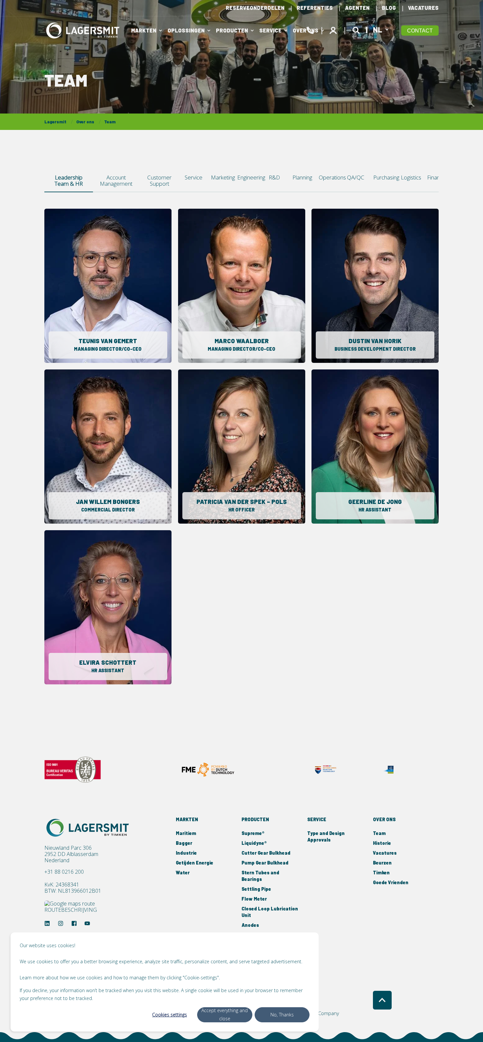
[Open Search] (357, 29)
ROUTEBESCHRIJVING (70, 909)
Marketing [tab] (221, 177)
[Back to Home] (83, 30)
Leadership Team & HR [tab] (69, 180)
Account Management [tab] (116, 180)
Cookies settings (169, 1014)
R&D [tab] (274, 177)
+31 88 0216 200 (64, 872)
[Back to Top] (382, 1000)
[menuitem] (255, 7)
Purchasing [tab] (384, 177)
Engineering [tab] (249, 177)
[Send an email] (103, 291)
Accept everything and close (224, 1014)
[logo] (88, 827)
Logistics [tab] (411, 177)
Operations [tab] (330, 177)
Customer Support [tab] (159, 180)
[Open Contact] (310, 29)
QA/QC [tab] (355, 177)
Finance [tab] (436, 177)
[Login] (334, 29)
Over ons (85, 121)
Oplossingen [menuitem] (186, 30)
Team (110, 121)
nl (377, 29)
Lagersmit (55, 121)
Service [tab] (193, 177)
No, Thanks (282, 1014)
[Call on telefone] (113, 291)
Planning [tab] (302, 177)
